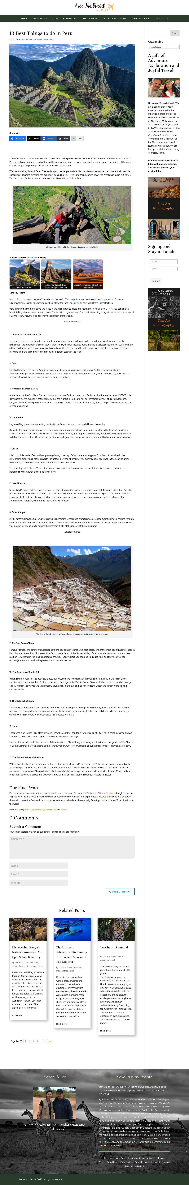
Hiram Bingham (107, 793)
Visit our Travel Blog (108, 1162)
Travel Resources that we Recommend (152, 1162)
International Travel (34, 966)
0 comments (49, 39)
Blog (55, 19)
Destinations (40, 19)
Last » (51, 1041)
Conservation (89, 19)
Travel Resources (141, 19)
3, (33, 1041)
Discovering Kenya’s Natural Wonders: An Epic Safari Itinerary (26, 952)
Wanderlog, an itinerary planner (37, 809)
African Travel (18, 966)
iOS (55, 809)
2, (29, 1041)
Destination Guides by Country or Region (146, 1158)
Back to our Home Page (114, 1158)
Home (24, 19)
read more (17, 1015)
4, (37, 1041)
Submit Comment (120, 892)
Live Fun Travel (21, 962)
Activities (34, 962)
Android (64, 809)
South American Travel (32, 39)
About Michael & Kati (114, 19)
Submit (156, 281)
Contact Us (162, 19)
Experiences (69, 19)
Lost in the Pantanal (114, 947)
